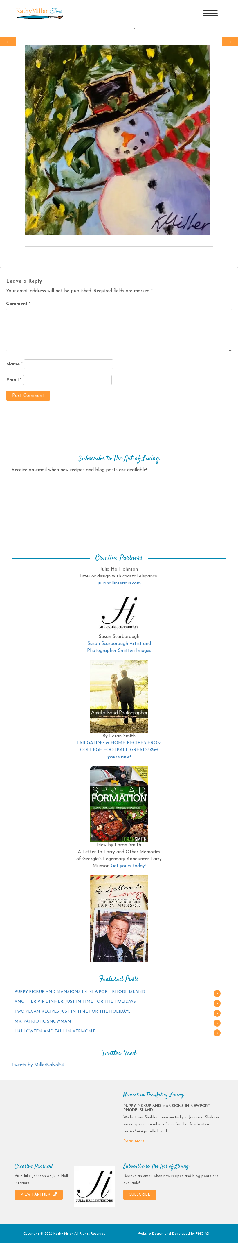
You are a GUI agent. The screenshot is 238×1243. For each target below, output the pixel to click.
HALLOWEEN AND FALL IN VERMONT (55, 1031)
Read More (134, 1141)
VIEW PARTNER (36, 1195)
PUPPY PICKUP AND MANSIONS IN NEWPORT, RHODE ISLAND (80, 992)
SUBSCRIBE (139, 1195)
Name (14, 364)
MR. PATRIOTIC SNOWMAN (43, 1021)
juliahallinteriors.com (119, 583)
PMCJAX (202, 1233)
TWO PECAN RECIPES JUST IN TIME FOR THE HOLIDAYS (73, 1011)
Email (13, 380)
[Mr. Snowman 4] (117, 139)
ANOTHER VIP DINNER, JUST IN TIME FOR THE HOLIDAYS (75, 1002)
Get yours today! (128, 866)
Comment (18, 304)
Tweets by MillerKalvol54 (38, 1065)
